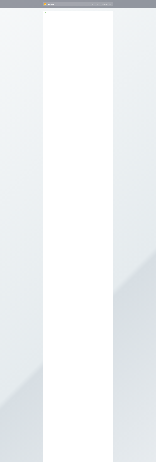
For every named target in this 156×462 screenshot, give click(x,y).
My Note (93, 4)
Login (110, 4)
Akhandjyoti (104, 4)
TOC (88, 4)
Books (98, 4)
